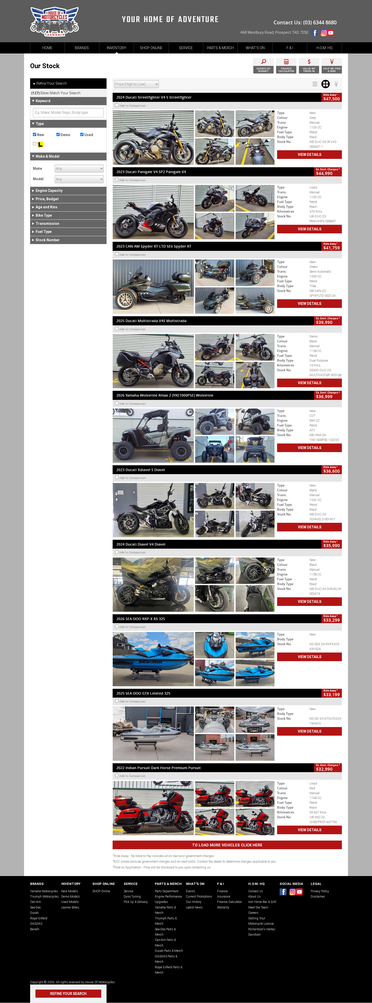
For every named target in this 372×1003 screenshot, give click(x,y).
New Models (69, 891)
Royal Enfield (38, 918)
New (40, 135)
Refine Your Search (50, 83)
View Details (309, 154)
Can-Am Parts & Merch (165, 942)
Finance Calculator (229, 902)
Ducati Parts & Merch (169, 951)
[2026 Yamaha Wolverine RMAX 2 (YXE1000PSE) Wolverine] (194, 435)
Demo (65, 135)
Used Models (70, 902)
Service (128, 891)
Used (88, 135)
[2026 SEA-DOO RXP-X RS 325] (194, 659)
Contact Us (255, 891)
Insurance (223, 896)
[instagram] (323, 33)
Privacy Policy (320, 891)
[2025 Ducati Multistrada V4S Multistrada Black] (194, 361)
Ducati (34, 913)
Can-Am (35, 902)
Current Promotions (199, 896)
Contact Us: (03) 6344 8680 (305, 22)
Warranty (223, 907)
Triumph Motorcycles (44, 896)
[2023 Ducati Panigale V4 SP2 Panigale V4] (194, 212)
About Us (254, 896)
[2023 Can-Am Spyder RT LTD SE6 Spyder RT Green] (194, 286)
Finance (222, 891)
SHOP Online (101, 891)
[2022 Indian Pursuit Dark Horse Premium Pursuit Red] (194, 808)
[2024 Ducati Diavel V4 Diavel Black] (194, 585)
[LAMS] (44, 144)
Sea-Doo (35, 907)
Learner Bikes (70, 907)
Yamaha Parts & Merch (165, 910)
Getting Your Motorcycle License (261, 920)
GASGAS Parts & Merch (166, 958)
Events (190, 891)
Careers (253, 913)
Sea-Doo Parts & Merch (165, 931)
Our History (193, 902)
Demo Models (70, 896)
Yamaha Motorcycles (44, 891)
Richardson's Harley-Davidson (262, 931)
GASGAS (36, 923)
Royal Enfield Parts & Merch (168, 969)
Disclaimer (318, 896)
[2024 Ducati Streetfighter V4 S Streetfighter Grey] (194, 137)
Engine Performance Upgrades (168, 899)
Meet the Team (258, 907)
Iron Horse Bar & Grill (262, 902)
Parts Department (166, 891)
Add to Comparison (132, 105)
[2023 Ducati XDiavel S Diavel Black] (194, 510)
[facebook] (315, 33)
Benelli (34, 929)
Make (37, 168)
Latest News (194, 907)
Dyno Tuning (132, 896)
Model (38, 179)
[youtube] (332, 33)
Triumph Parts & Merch (166, 920)
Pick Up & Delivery (136, 902)
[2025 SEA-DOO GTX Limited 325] (194, 734)
